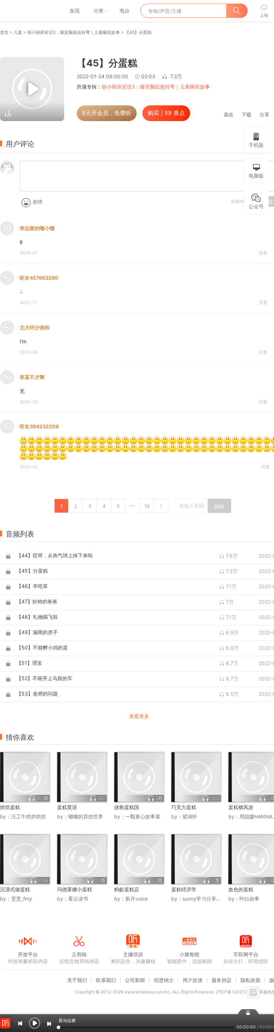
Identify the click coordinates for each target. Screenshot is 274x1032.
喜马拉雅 (27, 10)
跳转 (219, 506)
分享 (264, 115)
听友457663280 (39, 278)
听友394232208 (39, 426)
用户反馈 (193, 980)
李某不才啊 (32, 377)
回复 (263, 252)
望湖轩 (189, 816)
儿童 (18, 32)
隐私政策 (250, 980)
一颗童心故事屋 (142, 816)
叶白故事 (249, 899)
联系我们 (106, 980)
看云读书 (78, 899)
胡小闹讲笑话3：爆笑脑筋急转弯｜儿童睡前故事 (73, 32)
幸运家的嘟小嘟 (37, 228)
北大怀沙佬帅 (35, 327)
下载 (247, 115)
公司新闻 (135, 980)
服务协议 (222, 980)
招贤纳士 (164, 980)
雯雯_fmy (21, 899)
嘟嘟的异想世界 (85, 816)
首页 (4, 32)
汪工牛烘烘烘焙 (28, 816)
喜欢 (229, 115)
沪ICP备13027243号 (236, 991)
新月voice (136, 899)
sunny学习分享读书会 (206, 899)
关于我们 (77, 980)
